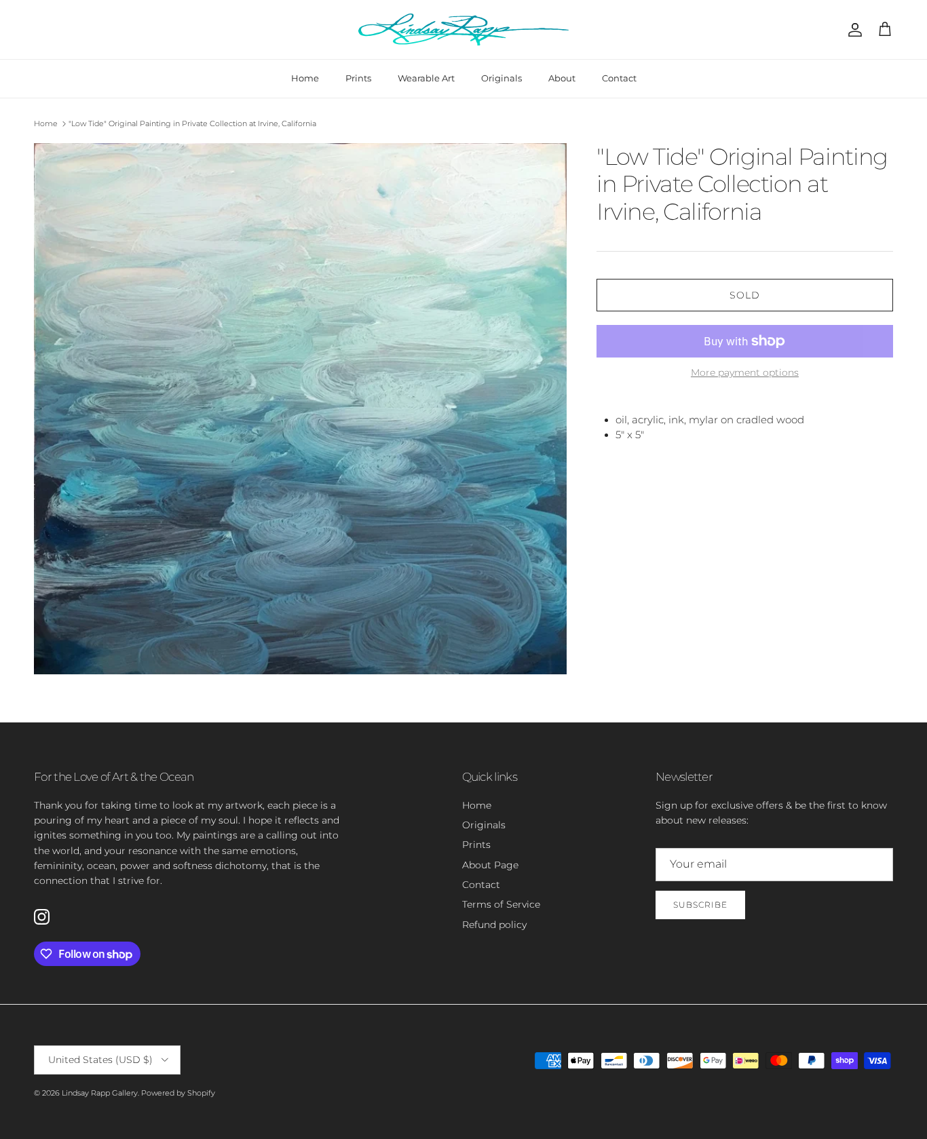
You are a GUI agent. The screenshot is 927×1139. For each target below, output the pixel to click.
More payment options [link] (745, 373)
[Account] (852, 30)
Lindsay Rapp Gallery (100, 1093)
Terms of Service (501, 904)
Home (305, 78)
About (561, 78)
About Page (490, 865)
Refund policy (494, 925)
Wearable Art (426, 78)
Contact (619, 78)
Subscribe (700, 905)
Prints (358, 78)
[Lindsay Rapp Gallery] (463, 29)
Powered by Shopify (178, 1093)
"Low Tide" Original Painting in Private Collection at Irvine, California (192, 123)
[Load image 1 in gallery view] (300, 408)
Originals (501, 78)
